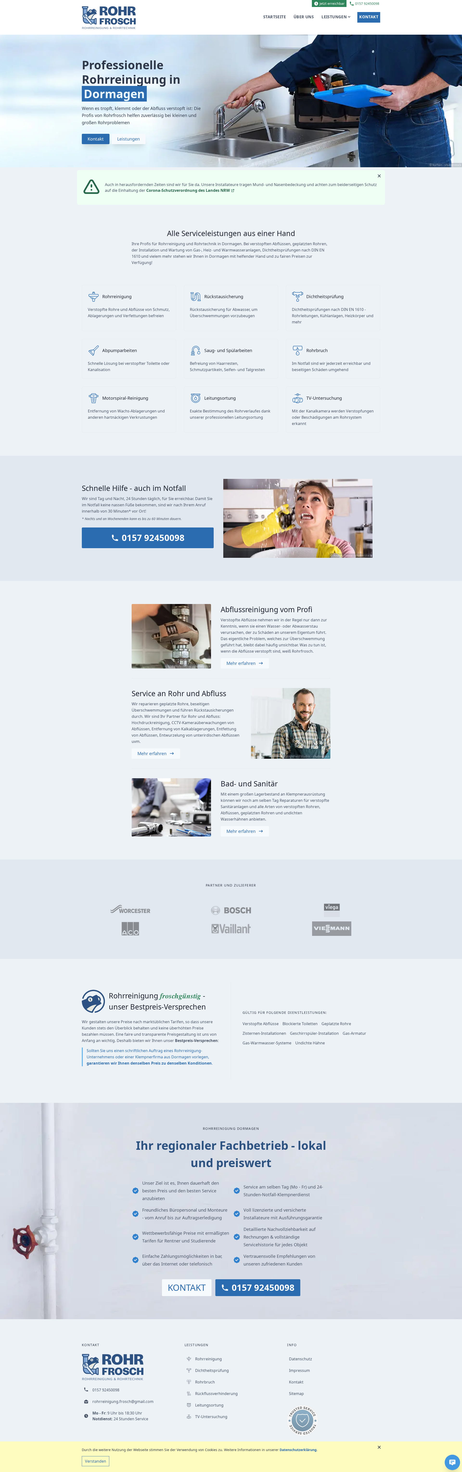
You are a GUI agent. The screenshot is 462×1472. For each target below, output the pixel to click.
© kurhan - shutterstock (445, 165)
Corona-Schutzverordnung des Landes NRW (188, 190)
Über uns (304, 16)
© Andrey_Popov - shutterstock (351, 555)
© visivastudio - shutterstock (191, 834)
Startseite (274, 16)
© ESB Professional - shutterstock (187, 666)
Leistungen (334, 16)
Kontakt (368, 16)
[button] (452, 1462)
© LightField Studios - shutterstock (306, 756)
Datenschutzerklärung (298, 1449)
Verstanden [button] (95, 1461)
